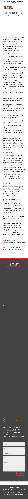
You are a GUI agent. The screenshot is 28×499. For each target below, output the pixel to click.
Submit (21, 474)
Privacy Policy (14, 487)
